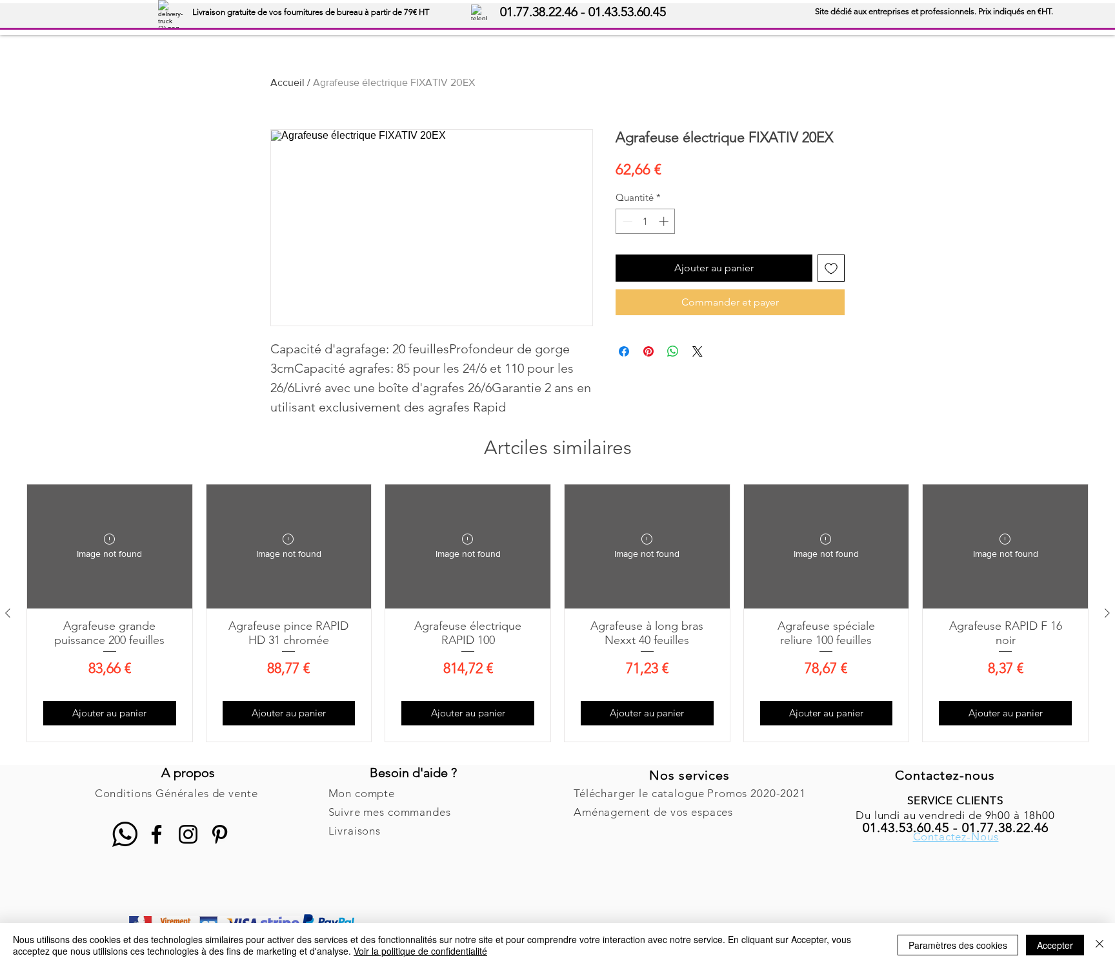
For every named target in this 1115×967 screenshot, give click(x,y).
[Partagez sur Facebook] (624, 351)
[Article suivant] (1107, 613)
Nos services (689, 775)
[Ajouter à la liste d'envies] (831, 268)
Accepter (1055, 945)
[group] (557, 613)
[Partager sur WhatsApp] (673, 351)
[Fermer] (1099, 945)
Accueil (287, 82)
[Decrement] (626, 221)
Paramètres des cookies (958, 945)
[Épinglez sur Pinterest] (648, 351)
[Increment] (665, 221)
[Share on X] (697, 351)
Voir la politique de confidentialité (420, 950)
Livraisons (354, 830)
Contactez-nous (945, 775)
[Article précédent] (7, 613)
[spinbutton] (645, 221)
